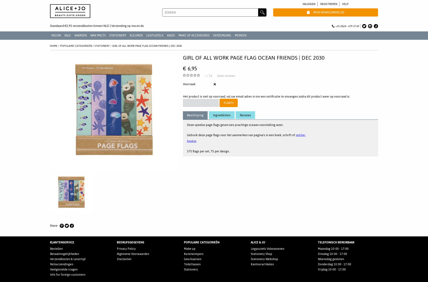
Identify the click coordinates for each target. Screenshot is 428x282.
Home (54, 45)
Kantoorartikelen (262, 264)
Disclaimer (124, 259)
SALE (67, 35)
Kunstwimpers (193, 254)
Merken (240, 35)
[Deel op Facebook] (72, 226)
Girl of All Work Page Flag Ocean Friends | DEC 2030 (147, 45)
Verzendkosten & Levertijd (67, 259)
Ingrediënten (221, 115)
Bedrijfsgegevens (130, 242)
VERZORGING (222, 35)
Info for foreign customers (67, 274)
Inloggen (309, 4)
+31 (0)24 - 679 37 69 (347, 26)
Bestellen (56, 248)
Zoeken (262, 12)
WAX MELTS (98, 35)
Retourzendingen (61, 264)
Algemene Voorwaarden (133, 254)
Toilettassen (192, 264)
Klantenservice (62, 242)
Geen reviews (226, 76)
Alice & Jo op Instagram (370, 26)
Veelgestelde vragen (64, 269)
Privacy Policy (126, 248)
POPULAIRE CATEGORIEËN (76, 45)
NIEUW (56, 35)
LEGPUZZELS (154, 35)
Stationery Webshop (264, 259)
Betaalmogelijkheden (64, 254)
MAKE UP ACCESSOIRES (193, 35)
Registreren (328, 4)
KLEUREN (136, 35)
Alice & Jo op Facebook (376, 26)
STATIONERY (117, 35)
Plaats (229, 103)
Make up (189, 248)
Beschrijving (195, 115)
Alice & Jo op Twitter (364, 26)
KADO (171, 35)
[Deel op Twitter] (67, 226)
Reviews (245, 115)
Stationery (191, 269)
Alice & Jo (258, 242)
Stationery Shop (261, 254)
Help (345, 4)
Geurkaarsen (192, 259)
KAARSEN (80, 35)
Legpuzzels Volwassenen (267, 248)
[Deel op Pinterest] (62, 226)
